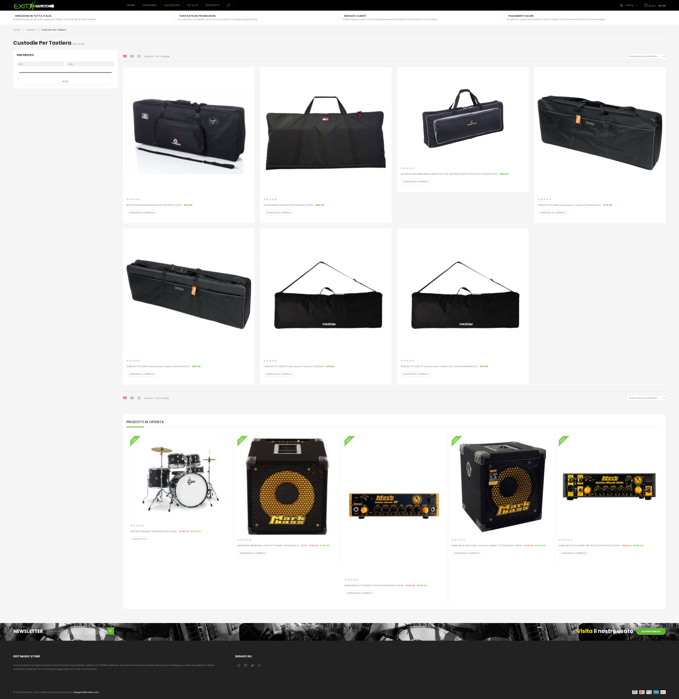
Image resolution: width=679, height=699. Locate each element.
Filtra (65, 81)
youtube (259, 665)
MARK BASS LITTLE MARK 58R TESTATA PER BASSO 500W (609, 545)
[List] (132, 56)
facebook (238, 665)
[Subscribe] (110, 631)
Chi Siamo (149, 5)
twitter (252, 665)
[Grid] (125, 56)
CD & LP (192, 5)
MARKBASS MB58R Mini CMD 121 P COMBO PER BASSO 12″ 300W (287, 545)
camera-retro (245, 665)
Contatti (212, 5)
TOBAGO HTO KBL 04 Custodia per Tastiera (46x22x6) (298, 366)
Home (131, 5)
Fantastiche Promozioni (197, 16)
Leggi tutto (140, 539)
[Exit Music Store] (65, 5)
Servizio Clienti (355, 16)
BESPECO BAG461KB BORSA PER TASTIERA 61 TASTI (159, 205)
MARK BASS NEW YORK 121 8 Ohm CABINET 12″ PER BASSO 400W (502, 545)
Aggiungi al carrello (142, 212)
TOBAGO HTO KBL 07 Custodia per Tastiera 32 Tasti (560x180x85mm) (444, 366)
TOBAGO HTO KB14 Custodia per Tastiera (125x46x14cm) (575, 205)
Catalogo (172, 5)
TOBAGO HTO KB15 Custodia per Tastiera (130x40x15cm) (163, 366)
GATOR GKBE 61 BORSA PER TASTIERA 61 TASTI (293, 205)
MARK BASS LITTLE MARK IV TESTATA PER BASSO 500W (394, 585)
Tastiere (31, 29)
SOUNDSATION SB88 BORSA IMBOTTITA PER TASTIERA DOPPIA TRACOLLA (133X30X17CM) (455, 174)
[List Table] (139, 56)
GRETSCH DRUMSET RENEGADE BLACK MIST (180, 531)
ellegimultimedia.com (86, 692)
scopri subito (651, 631)
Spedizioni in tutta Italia (33, 16)
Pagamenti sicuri (520, 16)
